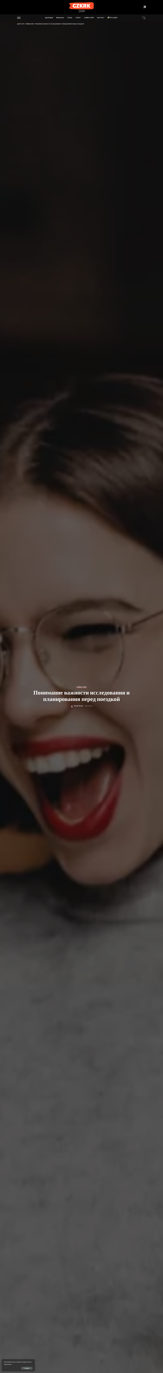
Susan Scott (78, 706)
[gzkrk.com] (81, 7)
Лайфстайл (81, 687)
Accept (27, 1368)
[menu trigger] (20, 17)
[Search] (144, 17)
